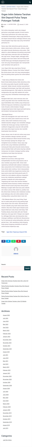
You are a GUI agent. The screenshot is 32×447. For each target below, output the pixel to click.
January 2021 (6, 373)
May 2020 (5, 397)
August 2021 (6, 352)
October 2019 (6, 419)
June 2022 (6, 321)
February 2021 (7, 370)
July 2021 (5, 355)
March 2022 (6, 330)
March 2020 (6, 404)
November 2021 (7, 343)
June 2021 (6, 358)
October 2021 (6, 346)
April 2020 (5, 401)
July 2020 (5, 391)
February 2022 (7, 333)
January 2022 (6, 336)
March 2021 (6, 367)
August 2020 (6, 388)
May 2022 (5, 324)
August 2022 (6, 315)
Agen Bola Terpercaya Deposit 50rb (17, 232)
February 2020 (7, 407)
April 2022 (5, 327)
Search (3, 264)
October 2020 (6, 382)
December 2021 (7, 339)
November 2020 (7, 379)
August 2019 (6, 425)
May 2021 (5, 361)
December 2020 (7, 376)
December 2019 (7, 413)
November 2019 (7, 416)
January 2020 (6, 410)
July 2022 (5, 318)
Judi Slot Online (12, 24)
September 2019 (7, 422)
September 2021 (7, 349)
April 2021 (5, 364)
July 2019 (5, 428)
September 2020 (7, 385)
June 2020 (6, 394)
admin (4, 24)
